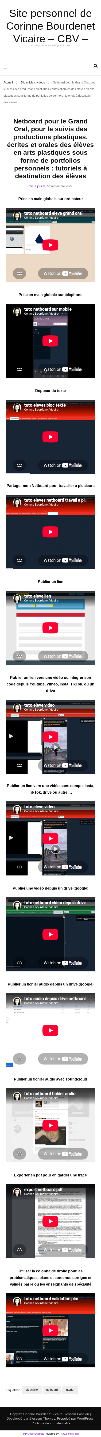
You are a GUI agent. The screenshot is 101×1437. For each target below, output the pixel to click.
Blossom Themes (41, 1418)
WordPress (85, 1418)
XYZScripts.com (70, 1433)
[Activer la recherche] (95, 66)
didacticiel (32, 1389)
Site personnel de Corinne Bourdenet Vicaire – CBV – (50, 26)
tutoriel (70, 1389)
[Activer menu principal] (6, 67)
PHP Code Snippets (33, 1433)
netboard (52, 1389)
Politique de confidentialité (51, 1423)
